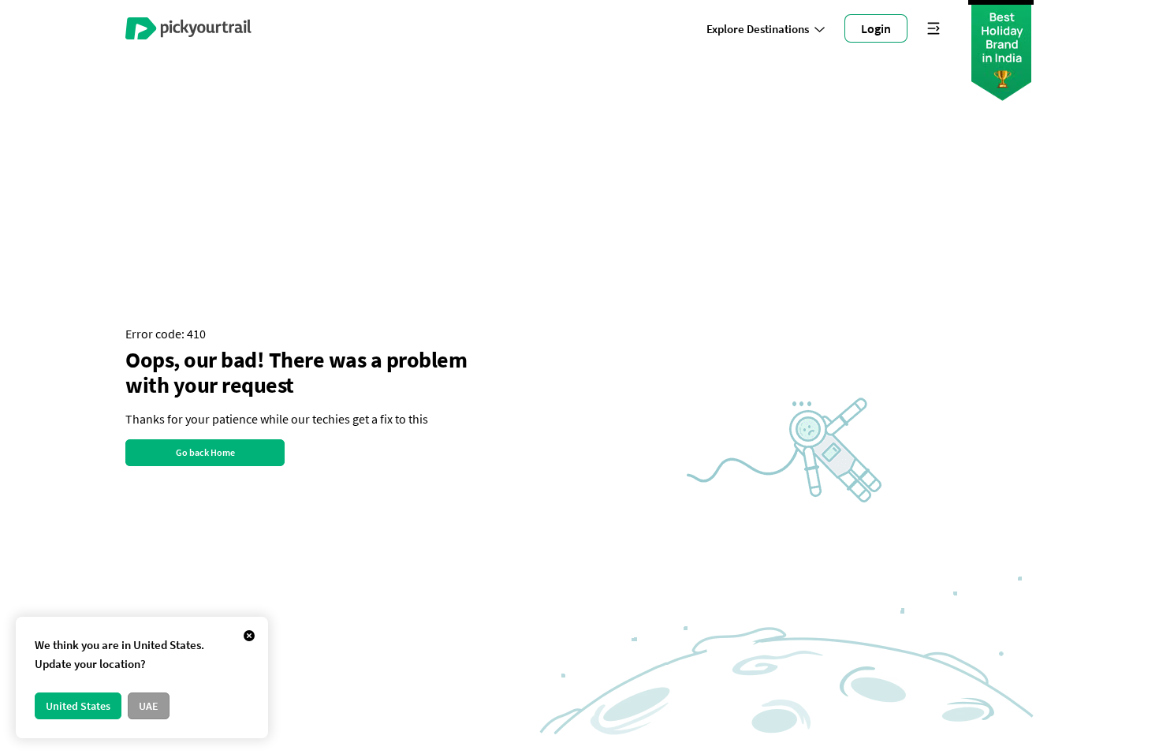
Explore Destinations (757, 29)
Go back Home (205, 452)
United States (78, 706)
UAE (148, 706)
